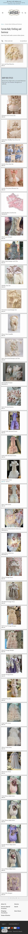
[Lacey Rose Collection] (14, 542)
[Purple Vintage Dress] (14, 664)
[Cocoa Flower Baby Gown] (14, 858)
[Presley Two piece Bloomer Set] (14, 177)
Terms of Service (5, 915)
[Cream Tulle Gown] (14, 469)
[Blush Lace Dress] (14, 761)
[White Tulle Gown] (14, 736)
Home (2, 24)
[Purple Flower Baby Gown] (14, 834)
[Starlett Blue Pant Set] (14, 153)
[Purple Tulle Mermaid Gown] (14, 420)
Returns (16, 904)
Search (16, 906)
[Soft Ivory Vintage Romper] (14, 615)
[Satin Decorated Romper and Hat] (14, 347)
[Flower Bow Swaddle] (14, 323)
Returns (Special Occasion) (5, 907)
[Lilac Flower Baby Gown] (14, 809)
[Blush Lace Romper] (14, 226)
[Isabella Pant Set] (14, 688)
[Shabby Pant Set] (14, 275)
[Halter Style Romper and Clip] (14, 250)
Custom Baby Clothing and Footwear (13, 24)
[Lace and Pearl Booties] (14, 53)
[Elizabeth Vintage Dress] (14, 591)
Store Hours (17, 911)
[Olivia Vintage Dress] (14, 566)
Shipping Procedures (4, 912)
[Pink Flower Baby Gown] (14, 785)
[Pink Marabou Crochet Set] (14, 202)
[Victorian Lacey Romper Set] (14, 299)
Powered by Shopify (17, 931)
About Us (3, 904)
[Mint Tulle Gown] (14, 494)
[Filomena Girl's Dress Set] (14, 104)
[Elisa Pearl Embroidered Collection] (14, 518)
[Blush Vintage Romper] (14, 639)
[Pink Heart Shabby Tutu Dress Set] (14, 129)
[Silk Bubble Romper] (14, 372)
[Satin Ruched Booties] (14, 396)
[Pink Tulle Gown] (14, 712)
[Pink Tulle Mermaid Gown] (14, 445)
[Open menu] (2, 12)
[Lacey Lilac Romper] (14, 882)
